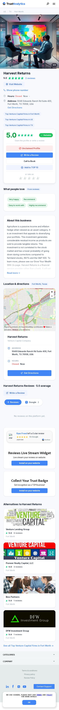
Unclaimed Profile (31, 148)
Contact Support (44, 686)
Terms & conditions (29, 671)
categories (9, 654)
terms (39, 695)
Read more (12, 273)
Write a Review (31, 155)
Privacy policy (29, 674)
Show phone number (17, 90)
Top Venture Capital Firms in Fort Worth (22, 114)
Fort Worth (19, 11)
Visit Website (15, 84)
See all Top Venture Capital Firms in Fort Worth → (28, 645)
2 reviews (30, 78)
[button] (29, 96)
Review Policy (29, 678)
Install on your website (29, 463)
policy (49, 695)
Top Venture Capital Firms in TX (19, 125)
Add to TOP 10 (31, 167)
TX (10, 11)
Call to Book (29, 161)
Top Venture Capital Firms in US (19, 119)
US (4, 11)
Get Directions (15, 107)
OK (29, 702)
